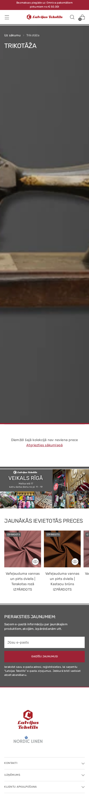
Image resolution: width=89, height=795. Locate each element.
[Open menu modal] (7, 17)
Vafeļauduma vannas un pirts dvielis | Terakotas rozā (23, 579)
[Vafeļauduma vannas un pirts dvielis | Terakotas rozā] (22, 549)
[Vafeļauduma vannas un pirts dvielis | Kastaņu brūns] (62, 549)
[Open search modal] (72, 17)
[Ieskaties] (35, 561)
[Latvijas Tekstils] (44, 16)
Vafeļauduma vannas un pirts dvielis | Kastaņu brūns (62, 579)
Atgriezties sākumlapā (44, 445)
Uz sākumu (12, 35)
